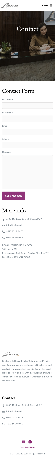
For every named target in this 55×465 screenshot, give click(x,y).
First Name (7, 99)
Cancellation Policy (27, 447)
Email (4, 126)
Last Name (7, 112)
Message (6, 152)
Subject (6, 139)
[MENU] (51, 5)
